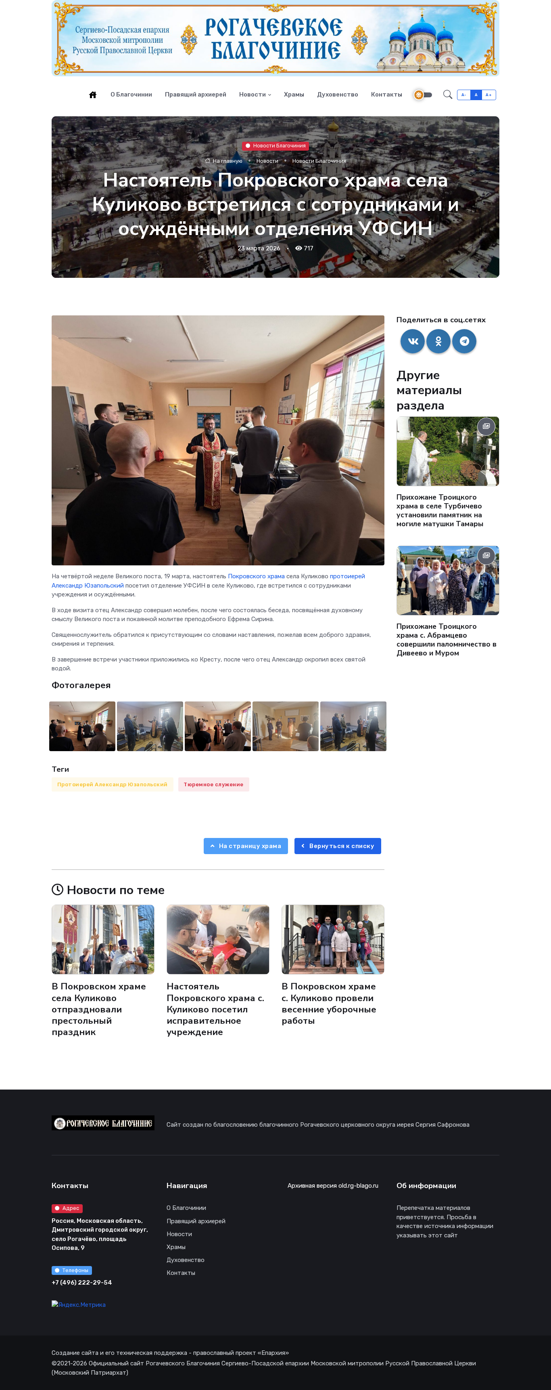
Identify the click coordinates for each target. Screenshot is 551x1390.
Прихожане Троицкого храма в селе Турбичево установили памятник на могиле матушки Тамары (440, 511)
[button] (447, 94)
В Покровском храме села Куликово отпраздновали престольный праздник (99, 1009)
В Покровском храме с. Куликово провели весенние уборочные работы (329, 1003)
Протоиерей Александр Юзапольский (112, 784)
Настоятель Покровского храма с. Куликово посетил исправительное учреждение (215, 1009)
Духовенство (337, 94)
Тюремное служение (214, 784)
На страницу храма (249, 846)
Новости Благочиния (279, 146)
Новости (252, 94)
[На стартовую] (92, 94)
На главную (227, 161)
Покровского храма (256, 576)
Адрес (71, 1208)
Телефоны (75, 1270)
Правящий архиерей (195, 94)
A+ (489, 94)
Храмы (294, 94)
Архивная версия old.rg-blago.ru (333, 1185)
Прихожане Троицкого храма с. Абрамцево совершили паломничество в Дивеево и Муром (447, 640)
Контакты (386, 94)
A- (464, 94)
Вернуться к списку (341, 846)
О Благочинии (131, 94)
